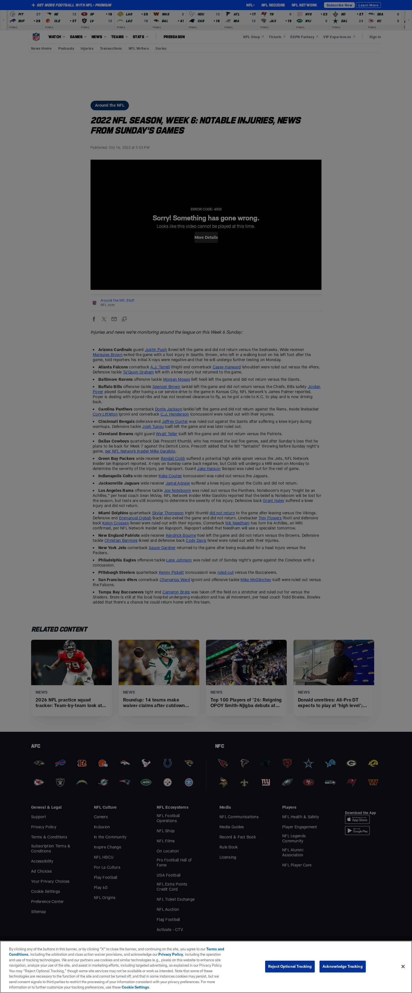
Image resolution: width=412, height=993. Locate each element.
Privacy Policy (170, 954)
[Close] (403, 966)
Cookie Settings (135, 987)
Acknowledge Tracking (343, 966)
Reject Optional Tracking (290, 966)
